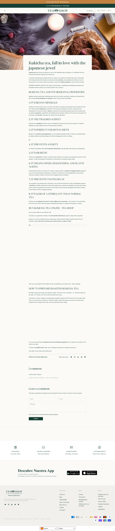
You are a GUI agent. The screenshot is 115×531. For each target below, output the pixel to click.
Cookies (100, 506)
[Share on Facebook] (85, 356)
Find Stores (82, 497)
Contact (61, 507)
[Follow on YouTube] (71, 357)
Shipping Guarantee (103, 504)
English (103, 10)
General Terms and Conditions (24, 518)
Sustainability (63, 499)
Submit (36, 418)
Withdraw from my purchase (10, 518)
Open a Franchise (64, 502)
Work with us (63, 505)
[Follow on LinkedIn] (78, 357)
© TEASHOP (48, 518)
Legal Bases (101, 509)
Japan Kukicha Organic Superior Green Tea (69, 219)
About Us (62, 494)
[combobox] (48, 528)
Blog (60, 497)
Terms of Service (73, 393)
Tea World (62, 510)
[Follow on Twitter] (15, 504)
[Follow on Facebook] (18, 504)
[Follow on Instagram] (74, 356)
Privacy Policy (62, 393)
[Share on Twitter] (81, 357)
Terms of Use (101, 499)
